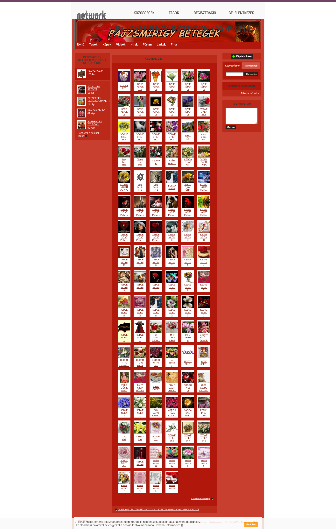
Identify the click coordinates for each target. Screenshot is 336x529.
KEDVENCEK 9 (171, 287)
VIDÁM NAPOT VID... (203, 162)
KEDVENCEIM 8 (155, 262)
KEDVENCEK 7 (203, 287)
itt (182, 525)
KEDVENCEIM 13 (171, 237)
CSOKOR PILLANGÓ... (124, 363)
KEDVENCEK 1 (203, 312)
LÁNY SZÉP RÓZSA (140, 388)
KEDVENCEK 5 (140, 312)
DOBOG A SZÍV (188, 388)
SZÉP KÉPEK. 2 (172, 112)
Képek (106, 44)
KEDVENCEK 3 (171, 312)
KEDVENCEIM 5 (187, 262)
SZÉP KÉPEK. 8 (172, 87)
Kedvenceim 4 (172, 488)
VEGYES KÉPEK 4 (124, 137)
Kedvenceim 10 (172, 463)
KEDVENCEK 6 (124, 312)
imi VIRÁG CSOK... (156, 338)
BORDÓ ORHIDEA (156, 363)
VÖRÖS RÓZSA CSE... (172, 413)
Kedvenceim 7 (124, 488)
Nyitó (80, 44)
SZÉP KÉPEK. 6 (203, 87)
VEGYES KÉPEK (96, 110)
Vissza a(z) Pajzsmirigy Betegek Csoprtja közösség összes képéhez (158, 509)
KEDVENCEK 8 (187, 287)
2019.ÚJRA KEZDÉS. (94, 88)
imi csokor (172, 363)
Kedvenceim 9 (188, 463)
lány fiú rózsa (124, 162)
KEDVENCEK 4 (155, 312)
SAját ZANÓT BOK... (156, 413)
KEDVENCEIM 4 (203, 262)
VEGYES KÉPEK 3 (140, 137)
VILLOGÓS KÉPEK (124, 388)
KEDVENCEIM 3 (124, 287)
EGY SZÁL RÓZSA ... (172, 388)
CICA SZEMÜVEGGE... (203, 388)
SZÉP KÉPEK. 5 (124, 112)
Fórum (147, 44)
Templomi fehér (140, 162)
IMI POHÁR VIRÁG (172, 338)
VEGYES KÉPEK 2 (156, 137)
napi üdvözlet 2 (140, 187)
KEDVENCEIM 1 (155, 287)
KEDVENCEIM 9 (140, 262)
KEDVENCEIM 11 (203, 237)
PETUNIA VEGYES (203, 413)
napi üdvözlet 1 (156, 187)
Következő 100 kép (200, 498)
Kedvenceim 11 (156, 463)
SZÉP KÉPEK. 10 (140, 87)
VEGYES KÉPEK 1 (172, 137)
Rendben (251, 524)
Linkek (161, 44)
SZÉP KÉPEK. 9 (156, 87)
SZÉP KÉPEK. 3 (156, 112)
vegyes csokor (204, 137)
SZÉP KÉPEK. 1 (188, 112)
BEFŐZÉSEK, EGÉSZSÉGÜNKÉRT (99, 99)
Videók (120, 44)
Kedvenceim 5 (156, 488)
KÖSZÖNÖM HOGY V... (124, 187)
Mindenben (251, 65)
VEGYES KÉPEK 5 (203, 112)
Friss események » (250, 93)
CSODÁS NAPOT (188, 162)
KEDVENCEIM (95, 70)
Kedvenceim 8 (204, 463)
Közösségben (232, 65)
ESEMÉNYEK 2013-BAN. (95, 123)
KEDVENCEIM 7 (171, 262)
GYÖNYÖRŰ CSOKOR (204, 338)
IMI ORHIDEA (188, 338)
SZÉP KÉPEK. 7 (188, 87)
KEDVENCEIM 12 (187, 237)
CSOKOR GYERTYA (140, 363)
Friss (174, 44)
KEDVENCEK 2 (187, 312)
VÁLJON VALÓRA (188, 187)
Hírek (134, 44)
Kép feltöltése (244, 56)
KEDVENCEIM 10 (124, 262)
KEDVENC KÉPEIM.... (203, 187)
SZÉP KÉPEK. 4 (140, 112)
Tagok (93, 44)
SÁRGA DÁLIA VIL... (188, 413)
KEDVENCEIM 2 (140, 287)
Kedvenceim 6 (140, 488)
